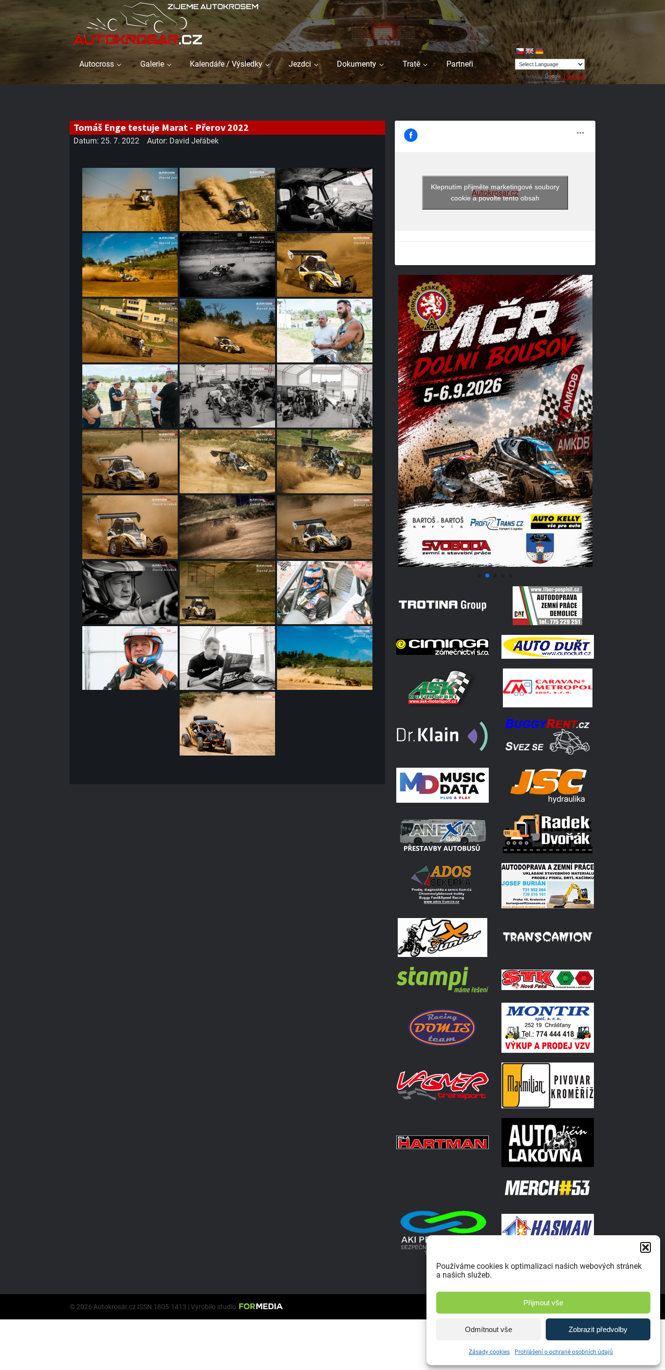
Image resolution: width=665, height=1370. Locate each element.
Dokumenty (356, 64)
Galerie (152, 64)
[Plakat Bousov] (495, 564)
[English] (529, 51)
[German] (539, 51)
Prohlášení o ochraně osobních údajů (564, 1352)
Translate (574, 76)
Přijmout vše (543, 1302)
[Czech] (519, 51)
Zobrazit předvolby (598, 1329)
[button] (645, 1247)
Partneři (459, 64)
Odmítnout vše (488, 1329)
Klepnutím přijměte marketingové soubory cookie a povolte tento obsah (495, 192)
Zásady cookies (489, 1352)
